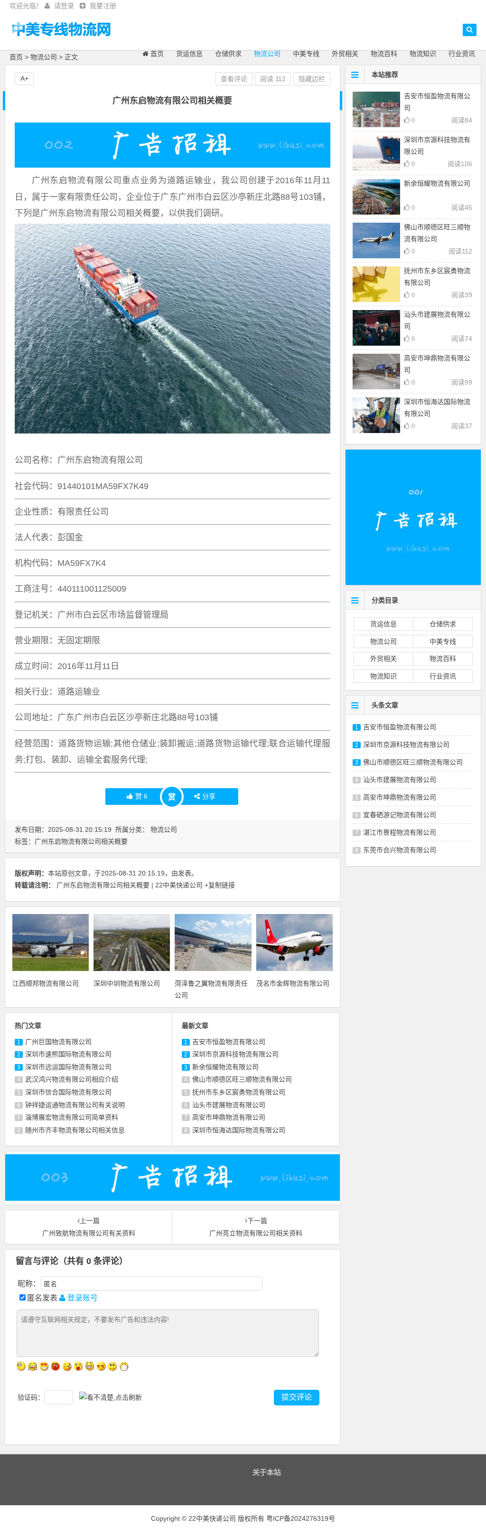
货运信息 (189, 53)
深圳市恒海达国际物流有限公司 (238, 1130)
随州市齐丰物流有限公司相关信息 (75, 1130)
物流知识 (423, 53)
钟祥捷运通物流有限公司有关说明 (75, 1105)
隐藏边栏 (312, 79)
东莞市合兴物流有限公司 (399, 850)
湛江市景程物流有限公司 (399, 832)
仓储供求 (228, 53)
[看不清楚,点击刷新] (110, 1398)
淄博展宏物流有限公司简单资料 (71, 1117)
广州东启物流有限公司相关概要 (81, 841)
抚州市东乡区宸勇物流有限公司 (238, 1092)
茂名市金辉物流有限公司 (292, 983)
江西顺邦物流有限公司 (45, 983)
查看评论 (234, 79)
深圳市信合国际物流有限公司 (68, 1092)
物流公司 (267, 53)
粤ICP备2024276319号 (300, 1518)
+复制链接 (220, 885)
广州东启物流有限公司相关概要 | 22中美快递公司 (129, 885)
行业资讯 (462, 53)
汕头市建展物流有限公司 (228, 1105)
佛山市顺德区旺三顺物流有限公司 (242, 1079)
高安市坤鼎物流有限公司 (228, 1117)
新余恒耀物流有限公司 (225, 1067)
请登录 (64, 5)
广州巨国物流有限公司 (58, 1042)
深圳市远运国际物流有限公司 (68, 1067)
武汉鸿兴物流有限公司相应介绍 (71, 1079)
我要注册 (103, 5)
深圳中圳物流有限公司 (126, 983)
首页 (156, 53)
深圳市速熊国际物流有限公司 (68, 1054)
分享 (208, 796)
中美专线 (306, 53)
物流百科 (384, 53)
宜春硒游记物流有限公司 (399, 815)
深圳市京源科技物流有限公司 (235, 1054)
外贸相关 (345, 53)
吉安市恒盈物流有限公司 (228, 1042)
